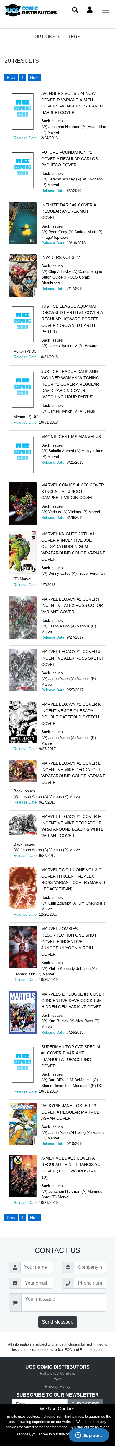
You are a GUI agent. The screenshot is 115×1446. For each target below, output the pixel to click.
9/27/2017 (75, 637)
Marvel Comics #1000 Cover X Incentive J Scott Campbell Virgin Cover (72, 491)
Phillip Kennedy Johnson (69, 968)
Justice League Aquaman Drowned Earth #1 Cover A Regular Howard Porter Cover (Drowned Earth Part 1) (72, 319)
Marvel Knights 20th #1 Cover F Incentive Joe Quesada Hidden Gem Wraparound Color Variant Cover (73, 546)
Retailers (48, 1373)
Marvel (53, 132)
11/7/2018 (47, 585)
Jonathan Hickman (64, 127)
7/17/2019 (75, 288)
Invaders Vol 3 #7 (60, 257)
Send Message (57, 1321)
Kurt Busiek (58, 1021)
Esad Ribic (97, 127)
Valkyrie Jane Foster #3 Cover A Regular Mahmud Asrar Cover (70, 1112)
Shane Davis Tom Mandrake (65, 1086)
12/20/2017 (48, 914)
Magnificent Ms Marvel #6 (71, 436)
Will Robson (92, 179)
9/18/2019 (75, 1144)
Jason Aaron (59, 626)
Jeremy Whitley (61, 179)
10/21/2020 (48, 1202)
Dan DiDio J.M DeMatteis (70, 1080)
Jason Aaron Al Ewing (67, 1132)
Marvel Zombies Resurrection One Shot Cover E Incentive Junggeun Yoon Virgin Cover (69, 941)
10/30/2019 (48, 980)
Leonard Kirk (24, 974)
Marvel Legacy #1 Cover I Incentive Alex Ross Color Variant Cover (72, 605)
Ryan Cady (57, 232)
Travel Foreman (91, 573)
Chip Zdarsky (59, 271)
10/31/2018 (48, 357)
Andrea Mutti (85, 232)
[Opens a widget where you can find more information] (88, 1435)
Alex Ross (84, 1021)
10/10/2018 (76, 243)
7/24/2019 (75, 1032)
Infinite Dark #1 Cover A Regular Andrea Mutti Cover (68, 211)
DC (34, 351)
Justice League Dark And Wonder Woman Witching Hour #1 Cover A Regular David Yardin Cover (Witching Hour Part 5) (70, 384)
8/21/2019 (75, 462)
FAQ (57, 1379)
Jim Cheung (88, 903)
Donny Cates (59, 573)
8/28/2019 (75, 517)
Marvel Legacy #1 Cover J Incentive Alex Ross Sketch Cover (73, 658)
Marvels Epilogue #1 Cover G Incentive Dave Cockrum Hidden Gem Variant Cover (72, 1000)
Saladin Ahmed (61, 451)
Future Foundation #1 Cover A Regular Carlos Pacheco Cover (69, 158)
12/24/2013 (48, 138)
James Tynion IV (62, 346)
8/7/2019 (74, 190)
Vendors (67, 1373)
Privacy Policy (57, 1386)
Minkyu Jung (92, 451)
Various (54, 512)
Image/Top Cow (54, 237)
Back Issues (52, 121)
